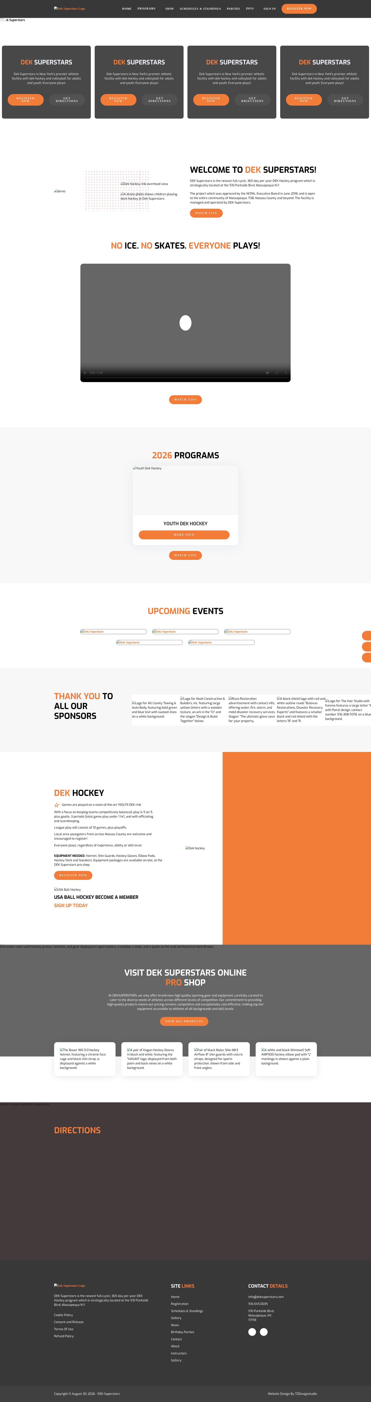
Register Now (299, 8)
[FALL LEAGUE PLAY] (185, 631)
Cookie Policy (63, 1315)
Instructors (179, 1353)
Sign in (270, 8)
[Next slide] (4, 20)
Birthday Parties (182, 1332)
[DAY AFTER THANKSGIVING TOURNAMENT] (149, 642)
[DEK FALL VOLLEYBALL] (113, 631)
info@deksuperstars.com (266, 1297)
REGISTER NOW (26, 100)
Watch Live (206, 213)
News (175, 1325)
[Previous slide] (1, 20)
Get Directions (67, 100)
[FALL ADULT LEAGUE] (221, 642)
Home (127, 8)
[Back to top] (360, 1393)
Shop (169, 8)
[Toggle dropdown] (158, 8)
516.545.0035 (258, 1304)
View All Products (184, 1021)
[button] (185, 323)
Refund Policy (64, 1336)
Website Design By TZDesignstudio (292, 1394)
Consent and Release (69, 1322)
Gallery (176, 1318)
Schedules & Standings (200, 8)
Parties (233, 8)
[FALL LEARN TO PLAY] (257, 631)
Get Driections (252, 100)
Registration (179, 1304)
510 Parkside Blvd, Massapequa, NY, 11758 (261, 1315)
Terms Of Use (63, 1329)
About (175, 1346)
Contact (176, 1339)
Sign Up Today (71, 905)
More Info (184, 534)
